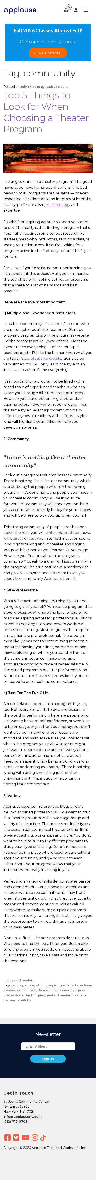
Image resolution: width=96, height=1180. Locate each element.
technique (34, 995)
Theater (26, 980)
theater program (72, 995)
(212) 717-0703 (15, 1122)
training (9, 1000)
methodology (58, 205)
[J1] (55, 812)
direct (18, 538)
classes (9, 990)
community (26, 990)
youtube (24, 1000)
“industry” (51, 251)
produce (71, 533)
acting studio (36, 985)
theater (50, 995)
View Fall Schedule (48, 53)
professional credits (44, 358)
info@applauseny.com (22, 1117)
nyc (73, 990)
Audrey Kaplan (58, 87)
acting (17, 985)
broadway (83, 985)
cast (32, 538)
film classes (59, 990)
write (50, 533)
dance (43, 990)
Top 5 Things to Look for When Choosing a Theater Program (46, 112)
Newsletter (48, 1034)
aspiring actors (60, 985)
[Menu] (84, 10)
